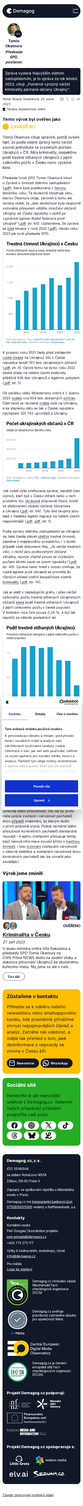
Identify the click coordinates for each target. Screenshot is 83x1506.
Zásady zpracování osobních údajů (28, 1495)
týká (10, 228)
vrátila (44, 403)
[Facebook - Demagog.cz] (14, 1125)
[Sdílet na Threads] (73, 99)
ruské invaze (13, 357)
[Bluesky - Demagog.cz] (31, 1135)
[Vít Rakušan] (13, 926)
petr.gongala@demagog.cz (27, 1237)
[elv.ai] (18, 1474)
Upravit (39, 800)
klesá (20, 602)
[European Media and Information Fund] (26, 1432)
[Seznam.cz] (49, 1474)
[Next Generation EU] (26, 1418)
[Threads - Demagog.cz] (14, 1135)
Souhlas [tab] (15, 714)
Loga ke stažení (19, 1269)
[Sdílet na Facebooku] (62, 99)
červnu (60, 188)
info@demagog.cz (21, 1256)
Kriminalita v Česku (26, 935)
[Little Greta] (19, 1460)
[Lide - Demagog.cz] (48, 1135)
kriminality (11, 582)
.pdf (7, 188)
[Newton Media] (51, 1460)
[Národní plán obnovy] (48, 1404)
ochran (69, 398)
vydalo (16, 398)
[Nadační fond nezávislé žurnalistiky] (19, 1404)
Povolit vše (41, 786)
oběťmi (43, 536)
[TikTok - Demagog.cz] (65, 1125)
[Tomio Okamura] (7, 926)
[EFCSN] (17, 1372)
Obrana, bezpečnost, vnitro (26, 109)
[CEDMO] (33, 1348)
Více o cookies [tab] (67, 714)
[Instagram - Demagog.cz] (31, 1125)
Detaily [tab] (40, 714)
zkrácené (32, 501)
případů (18, 821)
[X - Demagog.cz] (48, 1125)
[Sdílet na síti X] (67, 99)
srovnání (34, 846)
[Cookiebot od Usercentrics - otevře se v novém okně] (59, 702)
